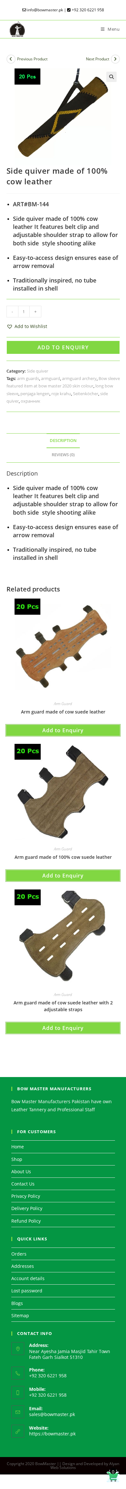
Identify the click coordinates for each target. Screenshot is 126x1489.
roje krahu (61, 393)
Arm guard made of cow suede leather (63, 712)
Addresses (22, 1266)
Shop (16, 1159)
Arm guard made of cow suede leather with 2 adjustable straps (63, 1006)
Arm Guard (63, 703)
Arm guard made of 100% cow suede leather (63, 857)
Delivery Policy (26, 1208)
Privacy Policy (25, 1196)
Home (17, 1147)
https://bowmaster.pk (52, 1434)
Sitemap (20, 1315)
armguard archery (79, 378)
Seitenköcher (85, 393)
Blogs (17, 1303)
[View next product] (115, 59)
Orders (18, 1254)
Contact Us (23, 1184)
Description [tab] (63, 440)
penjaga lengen (34, 393)
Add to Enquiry (63, 347)
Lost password (26, 1291)
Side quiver (37, 371)
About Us (21, 1171)
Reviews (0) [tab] (63, 454)
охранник (30, 401)
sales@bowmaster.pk (52, 1414)
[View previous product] (11, 59)
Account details (28, 1278)
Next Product (97, 59)
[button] (111, 77)
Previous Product (32, 59)
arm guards (28, 378)
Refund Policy (26, 1221)
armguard (50, 378)
